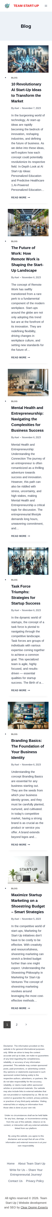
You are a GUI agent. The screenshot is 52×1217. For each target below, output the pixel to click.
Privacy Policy (35, 1181)
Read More (20, 197)
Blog (14, 78)
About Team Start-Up (31, 1163)
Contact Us (15, 1181)
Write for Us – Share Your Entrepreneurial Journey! (26, 1172)
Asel (16, 108)
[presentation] (28, 59)
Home (11, 1163)
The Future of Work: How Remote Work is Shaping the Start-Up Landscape (27, 259)
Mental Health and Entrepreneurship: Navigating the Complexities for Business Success (27, 419)
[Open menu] (46, 5)
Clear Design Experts (34, 1207)
